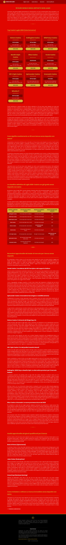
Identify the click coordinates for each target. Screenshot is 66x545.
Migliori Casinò (26, 1)
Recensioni (42, 1)
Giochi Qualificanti (50, 1)
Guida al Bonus (35, 1)
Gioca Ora (15, 48)
